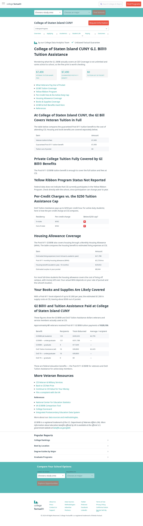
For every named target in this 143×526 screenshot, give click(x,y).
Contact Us (53, 507)
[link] (39, 33)
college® (39, 507)
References (41, 108)
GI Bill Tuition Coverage (46, 88)
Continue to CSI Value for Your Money (52, 389)
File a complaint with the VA (48, 392)
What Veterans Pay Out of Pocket (50, 85)
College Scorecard (44, 409)
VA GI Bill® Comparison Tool (48, 405)
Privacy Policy (101, 505)
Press (51, 505)
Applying (50, 33)
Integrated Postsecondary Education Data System (58, 412)
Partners (68, 510)
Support (52, 510)
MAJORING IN (71, 472)
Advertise (68, 507)
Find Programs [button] (133, 4)
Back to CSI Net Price (45, 385)
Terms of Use (100, 502)
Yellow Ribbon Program (46, 91)
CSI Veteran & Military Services (49, 382)
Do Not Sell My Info (101, 510)
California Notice (102, 507)
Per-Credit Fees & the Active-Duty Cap (52, 95)
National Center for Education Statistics (53, 402)
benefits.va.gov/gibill (61, 428)
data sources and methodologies (63, 417)
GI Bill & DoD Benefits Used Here (50, 105)
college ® (14, 4)
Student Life (76, 33)
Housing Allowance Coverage (49, 98)
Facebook (84, 507)
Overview (37, 33)
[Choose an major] (77, 12)
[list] (39, 33)
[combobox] (110, 4)
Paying (87, 33)
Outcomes (101, 33)
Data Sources (69, 502)
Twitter (83, 502)
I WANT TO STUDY (43, 472)
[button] (98, 22)
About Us (52, 502)
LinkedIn (84, 510)
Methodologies (70, 505)
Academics (63, 33)
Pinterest (84, 505)
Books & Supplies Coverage (48, 101)
